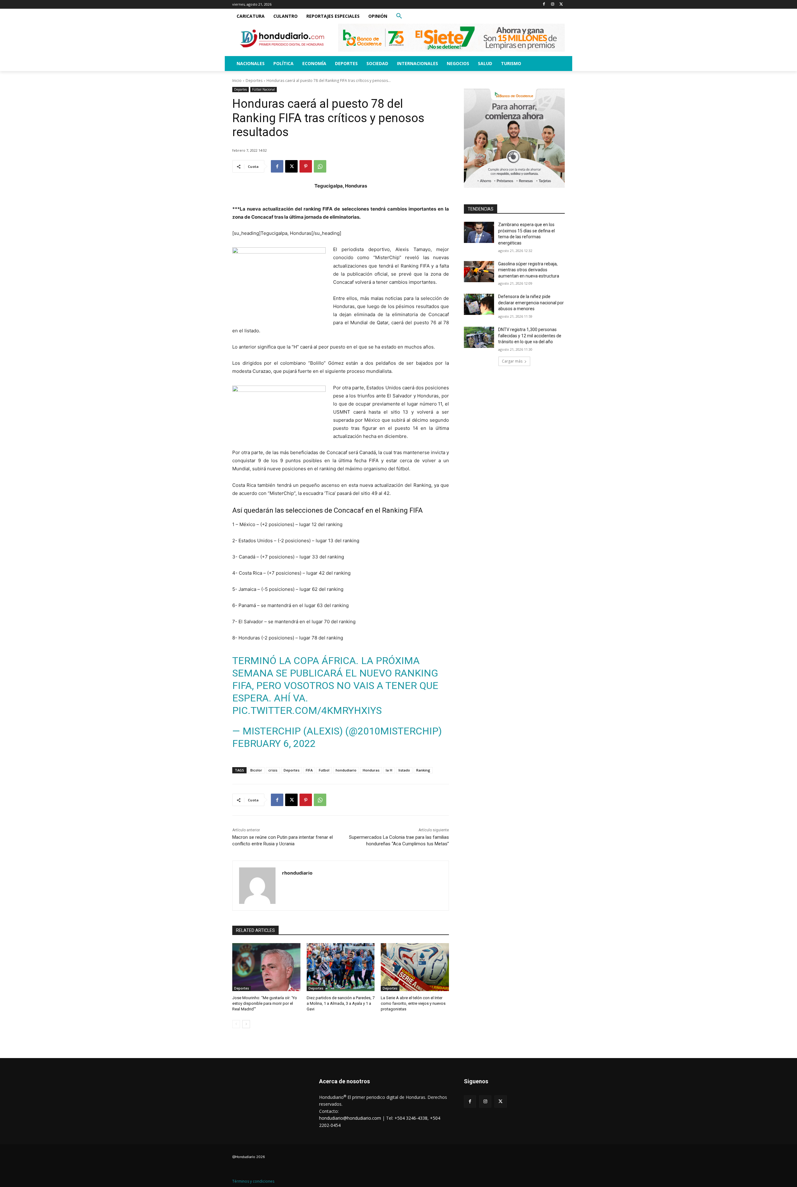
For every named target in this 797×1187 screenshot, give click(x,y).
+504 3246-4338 (410, 1118)
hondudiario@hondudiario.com (350, 1118)
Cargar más (512, 361)
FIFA (309, 770)
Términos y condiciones (253, 1181)
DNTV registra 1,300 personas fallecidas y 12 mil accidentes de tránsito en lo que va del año (529, 335)
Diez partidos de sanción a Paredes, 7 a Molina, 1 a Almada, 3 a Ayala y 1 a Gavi (341, 1003)
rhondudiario (297, 873)
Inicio (237, 80)
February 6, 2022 (274, 743)
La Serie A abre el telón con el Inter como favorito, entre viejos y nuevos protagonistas (413, 1003)
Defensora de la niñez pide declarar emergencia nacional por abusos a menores (531, 302)
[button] (399, 16)
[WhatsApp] (320, 166)
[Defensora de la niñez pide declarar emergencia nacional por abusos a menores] (479, 304)
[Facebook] (544, 4)
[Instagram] (552, 4)
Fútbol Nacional (263, 89)
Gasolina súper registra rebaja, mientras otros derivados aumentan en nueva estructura (528, 269)
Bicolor (256, 770)
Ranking (423, 770)
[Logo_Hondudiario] (282, 38)
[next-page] (246, 1024)
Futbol (324, 770)
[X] (561, 4)
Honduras (371, 770)
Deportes (254, 80)
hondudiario (346, 770)
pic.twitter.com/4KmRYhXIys (307, 710)
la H (389, 770)
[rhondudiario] (257, 885)
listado (404, 770)
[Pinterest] (305, 166)
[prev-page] (236, 1024)
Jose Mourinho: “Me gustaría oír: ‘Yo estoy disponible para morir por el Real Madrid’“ (264, 1003)
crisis (272, 770)
